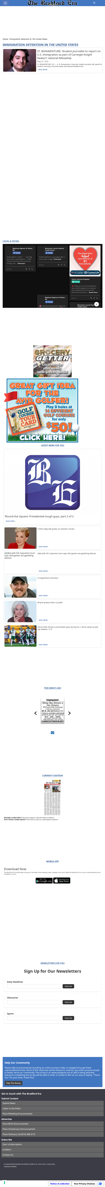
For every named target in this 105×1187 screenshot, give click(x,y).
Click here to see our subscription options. (42, 819)
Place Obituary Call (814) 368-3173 (19, 1134)
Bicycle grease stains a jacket (50, 602)
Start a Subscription (12, 1144)
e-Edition (7, 1149)
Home (6, 39)
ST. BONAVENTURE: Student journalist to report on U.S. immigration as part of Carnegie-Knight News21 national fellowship (69, 54)
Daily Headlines (15, 982)
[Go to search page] (94, 3)
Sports (10, 1014)
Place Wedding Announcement (17, 1113)
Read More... (43, 70)
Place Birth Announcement (15, 1123)
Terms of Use (42, 1164)
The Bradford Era (18, 1164)
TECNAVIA (13, 1166)
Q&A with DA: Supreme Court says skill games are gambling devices (67, 553)
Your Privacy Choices (84, 1183)
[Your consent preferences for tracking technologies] (4, 1182)
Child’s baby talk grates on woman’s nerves (56, 529)
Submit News (9, 1103)
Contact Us (8, 1154)
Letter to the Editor (12, 1108)
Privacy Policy (51, 1164)
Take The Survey (13, 1083)
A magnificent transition (48, 578)
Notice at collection (60, 1183)
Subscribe (68, 986)
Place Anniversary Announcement (19, 1129)
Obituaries (12, 998)
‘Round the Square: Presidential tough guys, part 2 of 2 (39, 516)
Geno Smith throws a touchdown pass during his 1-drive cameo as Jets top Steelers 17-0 (68, 628)
